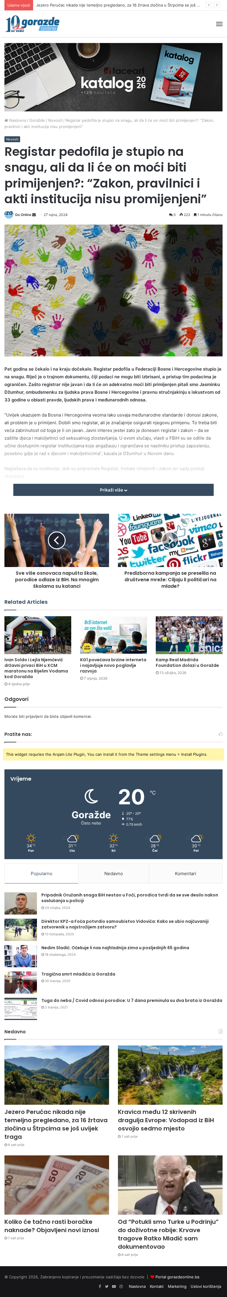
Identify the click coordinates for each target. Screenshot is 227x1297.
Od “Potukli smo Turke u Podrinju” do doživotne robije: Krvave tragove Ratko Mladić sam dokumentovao (168, 1234)
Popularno (41, 873)
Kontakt (157, 1286)
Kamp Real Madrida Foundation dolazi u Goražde (187, 662)
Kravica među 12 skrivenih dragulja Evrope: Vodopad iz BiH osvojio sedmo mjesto (166, 1120)
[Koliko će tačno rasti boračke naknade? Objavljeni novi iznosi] (56, 1185)
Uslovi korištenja (206, 1286)
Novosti (55, 120)
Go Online (23, 214)
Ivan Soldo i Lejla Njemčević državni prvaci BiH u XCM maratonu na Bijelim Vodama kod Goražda (36, 668)
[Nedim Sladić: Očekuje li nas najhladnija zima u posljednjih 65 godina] (20, 956)
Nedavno (113, 873)
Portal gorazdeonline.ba (177, 1276)
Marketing (177, 1286)
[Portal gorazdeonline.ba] (32, 24)
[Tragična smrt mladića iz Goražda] (20, 982)
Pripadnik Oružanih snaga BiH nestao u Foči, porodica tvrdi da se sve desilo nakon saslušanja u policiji (129, 898)
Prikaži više (112, 489)
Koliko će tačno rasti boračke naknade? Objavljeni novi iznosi (51, 1226)
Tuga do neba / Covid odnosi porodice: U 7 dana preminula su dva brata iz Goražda (131, 1000)
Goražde (37, 120)
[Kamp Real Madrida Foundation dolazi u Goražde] (189, 635)
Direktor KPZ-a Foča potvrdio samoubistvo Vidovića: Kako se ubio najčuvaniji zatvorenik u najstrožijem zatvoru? (125, 924)
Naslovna (17, 120)
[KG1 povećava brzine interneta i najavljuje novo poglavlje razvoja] (113, 635)
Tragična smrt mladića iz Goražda (78, 974)
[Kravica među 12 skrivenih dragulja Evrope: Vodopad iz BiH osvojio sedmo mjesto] (170, 1075)
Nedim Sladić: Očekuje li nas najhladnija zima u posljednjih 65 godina (115, 948)
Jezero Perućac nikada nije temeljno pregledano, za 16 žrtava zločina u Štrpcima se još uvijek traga (127, 5)
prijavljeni (34, 716)
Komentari (185, 873)
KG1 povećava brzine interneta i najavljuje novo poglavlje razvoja (113, 665)
